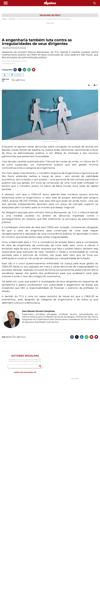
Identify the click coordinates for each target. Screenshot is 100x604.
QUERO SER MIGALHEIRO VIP (25, 372)
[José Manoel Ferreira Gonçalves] (11, 328)
